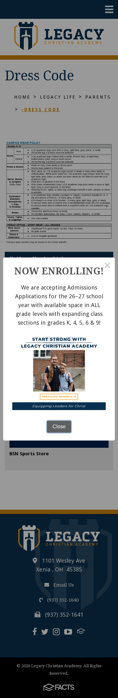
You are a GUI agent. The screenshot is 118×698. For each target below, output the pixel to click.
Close (59, 426)
